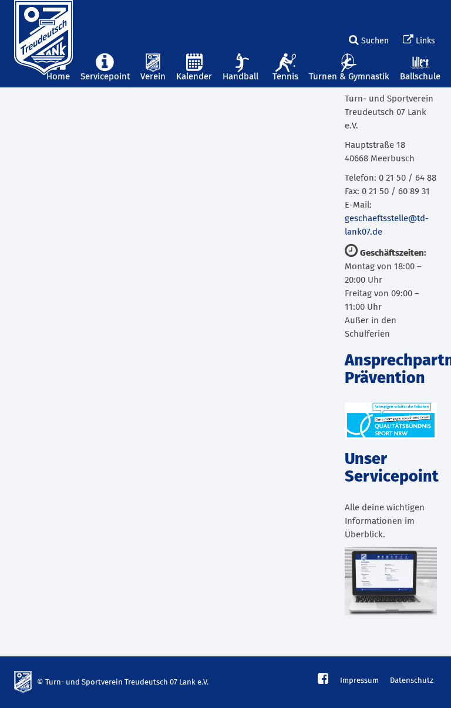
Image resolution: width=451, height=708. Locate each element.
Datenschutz (411, 681)
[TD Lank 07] (42, 14)
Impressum (359, 681)
